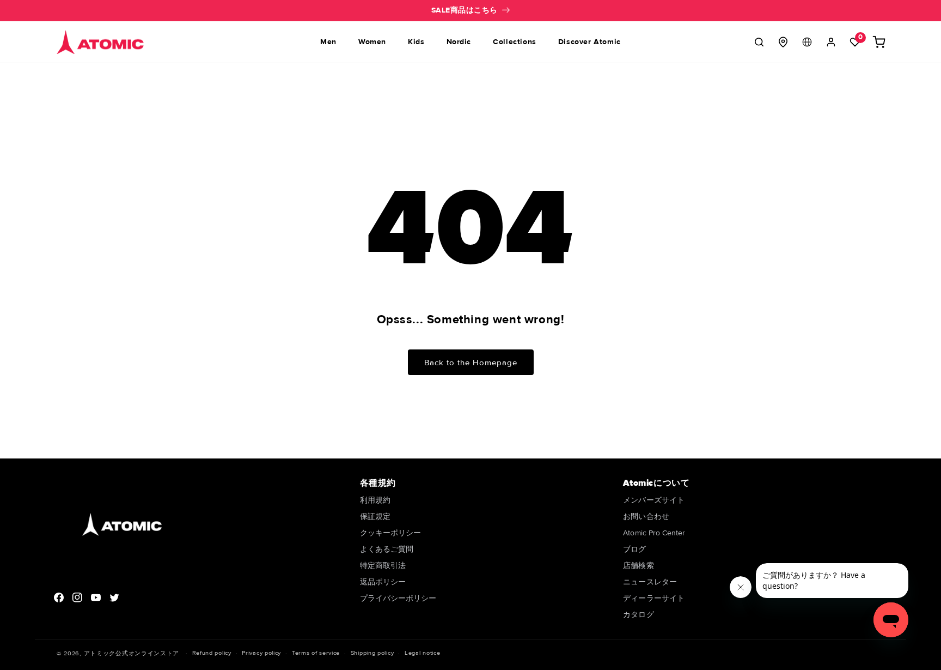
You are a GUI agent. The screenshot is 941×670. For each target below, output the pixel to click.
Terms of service (316, 652)
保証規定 (375, 516)
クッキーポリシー (390, 533)
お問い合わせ (646, 516)
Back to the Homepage (470, 362)
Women (372, 41)
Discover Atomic (589, 41)
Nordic (459, 41)
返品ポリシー (383, 582)
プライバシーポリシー (398, 598)
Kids (416, 41)
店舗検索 (638, 565)
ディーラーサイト (654, 598)
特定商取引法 (383, 565)
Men (328, 41)
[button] (759, 42)
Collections (514, 41)
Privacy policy (261, 652)
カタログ (638, 614)
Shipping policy (372, 652)
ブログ (634, 549)
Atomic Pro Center (654, 533)
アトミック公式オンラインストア (132, 653)
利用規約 (375, 501)
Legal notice (422, 652)
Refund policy (211, 652)
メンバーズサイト (654, 501)
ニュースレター (650, 582)
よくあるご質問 (387, 549)
